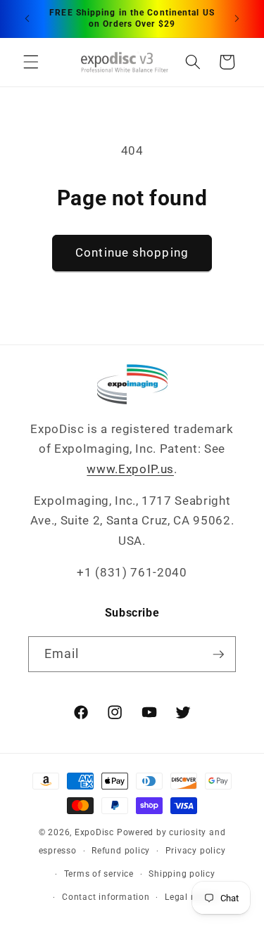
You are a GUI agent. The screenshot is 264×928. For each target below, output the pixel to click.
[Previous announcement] (27, 19)
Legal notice (191, 897)
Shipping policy (182, 874)
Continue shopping (132, 252)
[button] (31, 62)
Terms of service (99, 874)
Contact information (106, 897)
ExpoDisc (94, 832)
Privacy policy (195, 851)
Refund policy (121, 851)
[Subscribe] (218, 654)
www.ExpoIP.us (130, 469)
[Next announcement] (237, 19)
